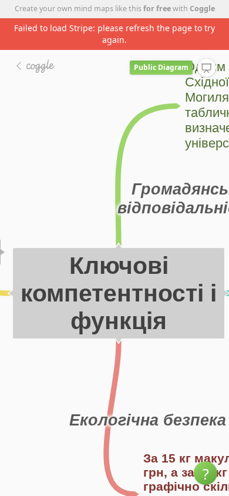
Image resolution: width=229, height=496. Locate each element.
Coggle (202, 9)
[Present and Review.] (206, 68)
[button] (205, 473)
